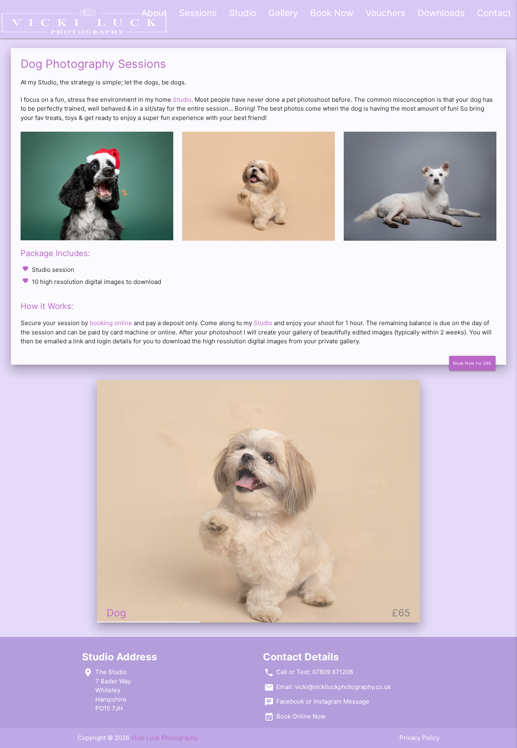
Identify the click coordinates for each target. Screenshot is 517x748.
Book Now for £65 (472, 363)
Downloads (441, 12)
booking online (111, 323)
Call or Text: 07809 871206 (314, 672)
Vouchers (386, 12)
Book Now (331, 12)
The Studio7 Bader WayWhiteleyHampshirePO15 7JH (113, 690)
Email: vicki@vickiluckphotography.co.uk (333, 687)
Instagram (327, 701)
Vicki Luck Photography (164, 738)
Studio (242, 12)
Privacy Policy (419, 738)
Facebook (290, 701)
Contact (494, 12)
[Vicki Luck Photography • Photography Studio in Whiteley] (84, 24)
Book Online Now (301, 716)
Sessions (198, 12)
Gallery (283, 12)
